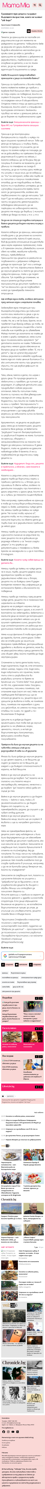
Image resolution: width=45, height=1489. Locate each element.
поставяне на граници (10, 978)
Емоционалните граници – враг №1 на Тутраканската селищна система (21, 125)
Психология (23, 1277)
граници (5, 973)
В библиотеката (25, 1264)
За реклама (5, 1445)
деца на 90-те (18, 987)
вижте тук (28, 1461)
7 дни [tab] (36, 1247)
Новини (4, 1447)
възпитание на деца (18, 973)
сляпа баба (6, 987)
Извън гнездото (25, 1287)
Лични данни (6, 1443)
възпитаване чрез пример (26, 982)
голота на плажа (8, 982)
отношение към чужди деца (31, 978)
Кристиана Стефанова (10, 25)
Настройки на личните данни (12, 1463)
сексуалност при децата (11, 991)
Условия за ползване (8, 1440)
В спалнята (23, 1258)
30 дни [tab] (41, 1247)
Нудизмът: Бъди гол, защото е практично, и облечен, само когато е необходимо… (22, 466)
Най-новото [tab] (38, 1112)
